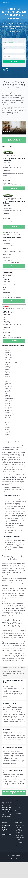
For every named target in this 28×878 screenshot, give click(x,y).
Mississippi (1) (8, 390)
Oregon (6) (7, 412)
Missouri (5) (8, 391)
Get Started (14, 61)
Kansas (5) (7, 376)
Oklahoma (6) (8, 410)
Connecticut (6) (9, 359)
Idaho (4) (7, 369)
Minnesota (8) (8, 388)
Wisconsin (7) (8, 432)
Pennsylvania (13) (9, 414)
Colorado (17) (8, 357)
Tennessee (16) (8, 421)
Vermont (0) (8, 426)
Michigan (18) (8, 386)
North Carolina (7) (9, 405)
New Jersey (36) (9, 400)
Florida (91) (7, 364)
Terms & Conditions (16, 855)
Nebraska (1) (8, 395)
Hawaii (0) (7, 368)
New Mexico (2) (8, 402)
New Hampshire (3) (10, 398)
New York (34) (8, 403)
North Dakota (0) (9, 407)
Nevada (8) (7, 397)
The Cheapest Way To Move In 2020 (20, 844)
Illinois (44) (7, 371)
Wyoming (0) (8, 434)
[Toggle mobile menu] (25, 2)
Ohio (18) (7, 409)
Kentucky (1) (8, 378)
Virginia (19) (8, 427)
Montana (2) (8, 393)
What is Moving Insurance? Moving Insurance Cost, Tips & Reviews (20, 829)
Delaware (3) (8, 361)
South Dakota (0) (9, 419)
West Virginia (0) (9, 431)
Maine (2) (7, 381)
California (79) (8, 356)
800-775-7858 (6, 836)
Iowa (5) (7, 374)
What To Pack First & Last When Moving (20, 837)
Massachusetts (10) (10, 385)
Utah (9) (7, 424)
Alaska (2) (7, 350)
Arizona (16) (8, 352)
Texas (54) (7, 422)
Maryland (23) (8, 383)
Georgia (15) (8, 366)
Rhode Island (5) (9, 415)
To (4, 48)
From (5, 42)
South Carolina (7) (9, 417)
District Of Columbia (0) (11, 362)
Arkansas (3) (8, 354)
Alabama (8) (8, 349)
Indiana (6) (7, 373)
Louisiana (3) (8, 380)
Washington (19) (9, 429)
